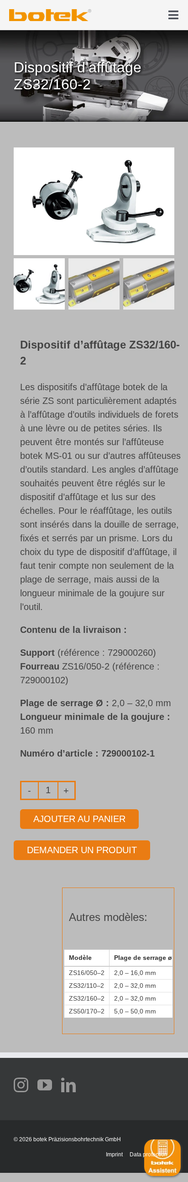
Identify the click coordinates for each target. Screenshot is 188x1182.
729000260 (130, 653)
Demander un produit (82, 850)
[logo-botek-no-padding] (50, 12)
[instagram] (21, 1085)
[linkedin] (68, 1085)
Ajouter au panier (79, 819)
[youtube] (44, 1085)
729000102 (42, 680)
